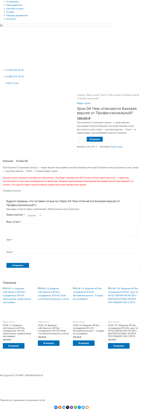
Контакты (11, 19)
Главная (81, 95)
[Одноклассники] (59, 407)
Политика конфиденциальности (16, 382)
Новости (4, 389)
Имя (9, 239)
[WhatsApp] (75, 407)
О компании (12, 1)
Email (9, 252)
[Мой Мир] (79, 407)
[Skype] (83, 407)
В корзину (95, 139)
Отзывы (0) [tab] (22, 161)
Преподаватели (14, 5)
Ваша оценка (15, 214)
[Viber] (71, 407)
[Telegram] (63, 407)
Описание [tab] (8, 161)
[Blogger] (87, 407)
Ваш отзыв (14, 221)
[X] (67, 407)
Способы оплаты (14, 8)
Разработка (131, 393)
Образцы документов (17, 15)
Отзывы (10, 12)
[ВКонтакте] (56, 407)
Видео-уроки (93, 95)
